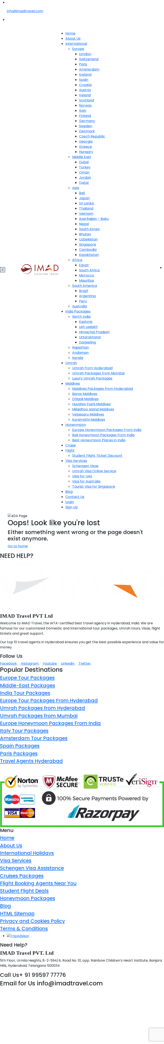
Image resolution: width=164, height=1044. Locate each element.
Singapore (87, 244)
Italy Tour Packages (24, 730)
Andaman (80, 352)
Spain (83, 79)
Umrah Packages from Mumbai (98, 373)
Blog (69, 491)
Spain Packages (20, 745)
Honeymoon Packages (27, 898)
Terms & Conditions (24, 928)
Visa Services (76, 460)
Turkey (85, 167)
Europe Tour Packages (27, 677)
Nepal (84, 223)
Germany (87, 120)
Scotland (86, 100)
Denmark (87, 131)
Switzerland (88, 59)
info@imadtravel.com (25, 11)
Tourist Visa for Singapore (93, 486)
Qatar (84, 182)
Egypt (84, 265)
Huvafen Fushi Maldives (91, 404)
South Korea (89, 229)
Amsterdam (89, 69)
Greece (85, 146)
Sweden (85, 126)
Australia (79, 306)
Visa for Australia (86, 481)
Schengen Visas (85, 465)
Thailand (86, 208)
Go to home (18, 546)
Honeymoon (75, 424)
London (85, 53)
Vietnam (86, 213)
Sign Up (71, 507)
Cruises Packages (22, 875)
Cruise (70, 445)
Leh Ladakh (88, 326)
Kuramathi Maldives (88, 419)
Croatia (85, 84)
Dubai (84, 162)
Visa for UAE (82, 476)
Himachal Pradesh (94, 332)
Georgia (85, 141)
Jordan (85, 177)
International (76, 43)
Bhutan (85, 234)
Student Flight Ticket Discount (97, 455)
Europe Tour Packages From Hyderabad (49, 700)
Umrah (71, 362)
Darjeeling (87, 342)
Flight (70, 450)
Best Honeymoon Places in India (98, 440)
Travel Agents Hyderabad (31, 761)
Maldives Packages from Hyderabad (102, 388)
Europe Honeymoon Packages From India (106, 429)
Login (69, 501)
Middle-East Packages (27, 685)
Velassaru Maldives (88, 414)
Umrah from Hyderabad (92, 368)
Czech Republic (92, 136)
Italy (82, 110)
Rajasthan (80, 347)
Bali (82, 193)
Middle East (81, 156)
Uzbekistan (88, 239)
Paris (83, 64)
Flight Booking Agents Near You (38, 883)
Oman (84, 172)
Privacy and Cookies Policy (32, 921)
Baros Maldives (84, 393)
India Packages (78, 311)
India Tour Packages (25, 693)
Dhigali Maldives (85, 398)
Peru (83, 301)
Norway (85, 105)
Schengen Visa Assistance (32, 868)
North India (81, 316)
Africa (77, 259)
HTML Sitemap (17, 913)
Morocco (86, 275)
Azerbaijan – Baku (94, 218)
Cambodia (88, 249)
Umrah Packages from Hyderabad (42, 708)
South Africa (89, 270)
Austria (85, 90)
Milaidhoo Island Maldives (93, 409)
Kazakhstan (89, 254)
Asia (75, 187)
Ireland (85, 95)
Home (70, 33)
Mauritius (86, 280)
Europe (78, 48)
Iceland (85, 74)
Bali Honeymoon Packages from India (103, 435)
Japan (84, 198)
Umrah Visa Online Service (94, 471)
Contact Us (74, 496)
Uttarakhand (90, 337)
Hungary (86, 151)
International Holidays (27, 853)
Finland (85, 115)
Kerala (77, 357)
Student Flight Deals (24, 890)
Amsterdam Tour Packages (33, 738)
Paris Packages (19, 753)
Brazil (83, 290)
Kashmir (86, 321)
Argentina (87, 296)
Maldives (72, 383)
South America (84, 285)
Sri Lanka (86, 203)
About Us (73, 38)
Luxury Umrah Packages (92, 378)
